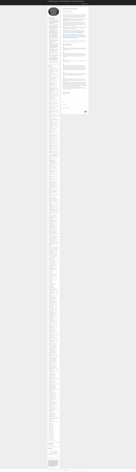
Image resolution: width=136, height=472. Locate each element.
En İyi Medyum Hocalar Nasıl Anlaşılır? (54, 110)
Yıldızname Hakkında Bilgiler (52, 283)
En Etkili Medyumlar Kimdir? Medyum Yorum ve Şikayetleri (54, 107)
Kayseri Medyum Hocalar (52, 392)
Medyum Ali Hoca (51, 436)
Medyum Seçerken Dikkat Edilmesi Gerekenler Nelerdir (53, 253)
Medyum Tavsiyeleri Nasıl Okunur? (53, 262)
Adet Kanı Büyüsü (51, 284)
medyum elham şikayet (75, 40)
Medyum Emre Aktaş (51, 434)
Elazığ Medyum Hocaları (52, 352)
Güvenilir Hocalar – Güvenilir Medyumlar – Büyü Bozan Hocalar (66, 1)
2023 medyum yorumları (53, 453)
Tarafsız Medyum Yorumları (52, 167)
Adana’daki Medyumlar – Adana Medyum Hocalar (53, 334)
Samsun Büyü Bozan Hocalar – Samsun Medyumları (53, 393)
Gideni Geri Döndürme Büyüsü (53, 265)
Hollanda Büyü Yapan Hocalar (53, 344)
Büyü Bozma (53, 24)
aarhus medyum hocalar (55, 454)
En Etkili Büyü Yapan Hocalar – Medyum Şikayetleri (53, 98)
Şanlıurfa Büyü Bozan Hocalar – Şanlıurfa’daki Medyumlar (53, 367)
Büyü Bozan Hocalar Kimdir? (52, 198)
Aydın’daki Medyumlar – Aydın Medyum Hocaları (53, 382)
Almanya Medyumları (51, 331)
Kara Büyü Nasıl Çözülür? (52, 240)
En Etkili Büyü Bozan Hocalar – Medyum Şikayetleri (53, 84)
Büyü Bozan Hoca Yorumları (52, 118)
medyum (74, 14)
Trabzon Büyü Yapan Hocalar (53, 381)
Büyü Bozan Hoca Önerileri (52, 166)
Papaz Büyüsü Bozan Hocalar (53, 68)
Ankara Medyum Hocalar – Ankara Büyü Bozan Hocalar (53, 340)
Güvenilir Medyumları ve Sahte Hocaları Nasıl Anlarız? (53, 225)
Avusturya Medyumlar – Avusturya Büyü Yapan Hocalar (53, 302)
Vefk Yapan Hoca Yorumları (52, 138)
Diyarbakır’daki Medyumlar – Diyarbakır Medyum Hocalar (52, 297)
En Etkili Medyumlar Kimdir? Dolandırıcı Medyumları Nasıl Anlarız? (54, 77)
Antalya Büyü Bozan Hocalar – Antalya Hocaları (53, 396)
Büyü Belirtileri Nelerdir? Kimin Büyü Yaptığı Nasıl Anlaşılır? (53, 135)
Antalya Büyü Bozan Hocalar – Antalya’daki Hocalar (53, 416)
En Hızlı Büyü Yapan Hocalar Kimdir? (53, 119)
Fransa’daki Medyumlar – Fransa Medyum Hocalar (53, 329)
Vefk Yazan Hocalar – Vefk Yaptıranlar (54, 199)
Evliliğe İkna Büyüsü (51, 286)
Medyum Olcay (67, 11)
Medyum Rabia (51, 420)
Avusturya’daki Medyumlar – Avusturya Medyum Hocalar (52, 351)
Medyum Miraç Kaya (51, 440)
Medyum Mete (51, 431)
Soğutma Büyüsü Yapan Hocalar (53, 87)
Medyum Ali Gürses (53, 52)
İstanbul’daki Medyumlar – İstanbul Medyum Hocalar (53, 319)
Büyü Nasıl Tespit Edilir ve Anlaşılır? (53, 233)
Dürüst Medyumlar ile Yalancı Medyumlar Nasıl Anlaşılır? (52, 232)
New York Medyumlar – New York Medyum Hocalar (53, 314)
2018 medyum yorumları (68, 40)
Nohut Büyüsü (51, 270)
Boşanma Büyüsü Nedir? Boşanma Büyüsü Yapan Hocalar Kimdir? (53, 162)
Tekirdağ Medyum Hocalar (52, 365)
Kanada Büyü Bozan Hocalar (52, 385)
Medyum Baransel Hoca (52, 412)
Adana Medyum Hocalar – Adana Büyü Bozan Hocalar (53, 407)
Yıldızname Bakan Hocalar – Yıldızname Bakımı (52, 160)
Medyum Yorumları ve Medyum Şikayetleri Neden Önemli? (53, 269)
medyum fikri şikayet (80, 40)
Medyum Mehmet (51, 438)
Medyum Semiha (51, 435)
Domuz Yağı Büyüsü (51, 271)
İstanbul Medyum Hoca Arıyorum (53, 308)
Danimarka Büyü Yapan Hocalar (53, 408)
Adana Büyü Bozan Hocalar (52, 346)
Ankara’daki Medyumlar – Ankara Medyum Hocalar (53, 327)
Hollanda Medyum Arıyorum (52, 343)
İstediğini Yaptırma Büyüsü (52, 134)
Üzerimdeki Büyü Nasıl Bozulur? (53, 151)
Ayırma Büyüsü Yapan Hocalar (53, 264)
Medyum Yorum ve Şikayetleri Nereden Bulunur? (53, 122)
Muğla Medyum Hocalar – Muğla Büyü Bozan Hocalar (53, 384)
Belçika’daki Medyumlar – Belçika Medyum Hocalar (53, 370)
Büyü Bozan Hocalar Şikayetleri (53, 102)
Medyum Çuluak (51, 439)
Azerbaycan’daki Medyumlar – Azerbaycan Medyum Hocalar (53, 359)
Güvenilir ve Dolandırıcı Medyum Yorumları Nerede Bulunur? (53, 186)
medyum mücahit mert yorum (73, 41)
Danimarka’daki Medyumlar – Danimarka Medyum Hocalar (52, 347)
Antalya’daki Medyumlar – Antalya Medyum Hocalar (53, 320)
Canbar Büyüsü (51, 281)
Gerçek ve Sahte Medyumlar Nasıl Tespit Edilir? (53, 25)
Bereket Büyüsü (51, 266)
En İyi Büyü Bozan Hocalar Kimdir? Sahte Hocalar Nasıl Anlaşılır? (53, 220)
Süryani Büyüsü (51, 285)
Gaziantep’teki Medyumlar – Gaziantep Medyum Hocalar (52, 313)
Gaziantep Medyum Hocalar (52, 357)
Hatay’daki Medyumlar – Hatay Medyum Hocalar (53, 300)
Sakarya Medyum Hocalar (52, 398)
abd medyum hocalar (53, 451)
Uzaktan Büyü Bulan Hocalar (52, 114)
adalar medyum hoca (54, 453)
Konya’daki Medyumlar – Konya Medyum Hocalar (53, 309)
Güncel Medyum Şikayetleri (52, 230)
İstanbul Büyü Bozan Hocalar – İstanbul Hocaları (53, 353)
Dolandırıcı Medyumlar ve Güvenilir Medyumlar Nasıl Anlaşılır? (53, 182)
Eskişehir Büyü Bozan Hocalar (53, 345)
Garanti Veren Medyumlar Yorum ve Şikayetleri (53, 20)
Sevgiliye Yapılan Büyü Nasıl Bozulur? (54, 241)
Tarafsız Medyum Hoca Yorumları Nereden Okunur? (53, 208)
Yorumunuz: (64, 94)
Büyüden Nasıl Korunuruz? (52, 267)
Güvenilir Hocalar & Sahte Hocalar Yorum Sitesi (53, 34)
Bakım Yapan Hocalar (52, 263)
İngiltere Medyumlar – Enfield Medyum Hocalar (53, 307)
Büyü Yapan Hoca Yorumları (52, 197)
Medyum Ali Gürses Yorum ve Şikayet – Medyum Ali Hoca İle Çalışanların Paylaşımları (54, 419)
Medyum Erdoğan (51, 429)
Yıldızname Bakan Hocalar (52, 288)
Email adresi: (64, 104)
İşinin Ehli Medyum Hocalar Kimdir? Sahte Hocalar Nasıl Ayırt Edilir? (53, 124)
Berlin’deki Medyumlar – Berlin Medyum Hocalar (53, 311)
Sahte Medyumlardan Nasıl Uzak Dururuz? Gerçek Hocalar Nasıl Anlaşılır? (53, 142)
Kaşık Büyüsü (50, 280)
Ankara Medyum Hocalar (52, 317)
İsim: (63, 101)
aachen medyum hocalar (54, 457)
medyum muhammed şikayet (81, 41)
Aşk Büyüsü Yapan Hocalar (52, 128)
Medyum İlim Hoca (51, 430)
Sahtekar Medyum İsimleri (52, 170)
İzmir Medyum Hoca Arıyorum (53, 289)
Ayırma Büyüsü (51, 282)
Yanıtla (63, 62)
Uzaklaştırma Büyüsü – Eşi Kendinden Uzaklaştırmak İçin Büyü (54, 88)
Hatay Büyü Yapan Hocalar (52, 330)
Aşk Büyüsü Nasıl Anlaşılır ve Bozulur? (54, 115)
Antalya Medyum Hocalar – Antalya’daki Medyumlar (52, 386)
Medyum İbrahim (51, 411)
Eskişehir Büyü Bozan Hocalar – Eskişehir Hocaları (53, 415)
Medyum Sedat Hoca (52, 432)
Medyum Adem (51, 427)
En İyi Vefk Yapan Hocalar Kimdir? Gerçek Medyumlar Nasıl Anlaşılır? (53, 155)
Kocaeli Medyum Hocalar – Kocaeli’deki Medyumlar (52, 374)
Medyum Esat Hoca (51, 433)
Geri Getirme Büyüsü (51, 287)
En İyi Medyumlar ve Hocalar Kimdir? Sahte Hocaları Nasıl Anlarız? (54, 191)
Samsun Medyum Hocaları (52, 298)
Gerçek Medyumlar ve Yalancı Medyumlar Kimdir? (53, 217)
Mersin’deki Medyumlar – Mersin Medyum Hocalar (53, 295)
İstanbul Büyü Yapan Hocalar (52, 301)
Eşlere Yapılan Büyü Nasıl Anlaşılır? (53, 239)
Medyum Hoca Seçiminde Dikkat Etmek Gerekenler (53, 243)
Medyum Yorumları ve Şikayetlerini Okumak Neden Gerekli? (53, 226)
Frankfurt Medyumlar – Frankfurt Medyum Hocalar (53, 316)
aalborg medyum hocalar (52, 450)
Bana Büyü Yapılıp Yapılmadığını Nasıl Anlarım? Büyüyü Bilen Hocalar (54, 210)
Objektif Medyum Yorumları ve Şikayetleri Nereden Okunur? (53, 215)
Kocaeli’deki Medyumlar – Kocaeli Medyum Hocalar (53, 290)
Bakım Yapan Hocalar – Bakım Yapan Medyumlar (53, 49)
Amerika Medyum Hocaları (52, 373)
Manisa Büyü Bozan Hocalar (52, 397)
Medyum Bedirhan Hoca (52, 413)
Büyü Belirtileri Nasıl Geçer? (52, 279)
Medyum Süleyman (51, 428)
